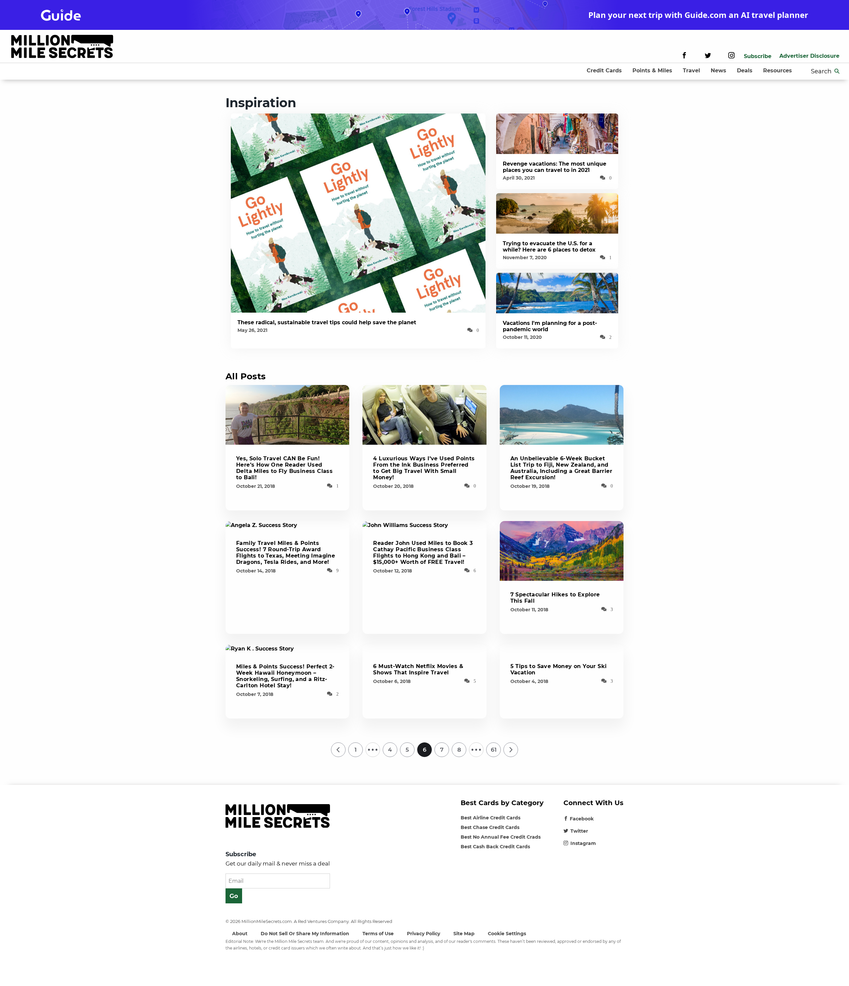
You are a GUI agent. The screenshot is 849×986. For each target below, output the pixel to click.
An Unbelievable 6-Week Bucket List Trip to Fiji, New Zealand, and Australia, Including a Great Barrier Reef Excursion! (561, 468)
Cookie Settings (507, 934)
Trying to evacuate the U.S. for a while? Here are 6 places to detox (549, 246)
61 (493, 749)
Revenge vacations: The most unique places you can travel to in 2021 (554, 167)
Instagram (583, 843)
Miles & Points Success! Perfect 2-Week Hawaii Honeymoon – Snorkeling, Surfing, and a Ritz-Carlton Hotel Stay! (285, 676)
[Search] (837, 71)
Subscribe (757, 56)
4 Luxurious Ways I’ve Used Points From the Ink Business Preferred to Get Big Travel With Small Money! (424, 468)
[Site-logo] (62, 47)
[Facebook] (684, 56)
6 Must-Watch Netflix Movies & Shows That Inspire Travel (418, 669)
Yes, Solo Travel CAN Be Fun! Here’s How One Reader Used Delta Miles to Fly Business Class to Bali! (284, 468)
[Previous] (338, 750)
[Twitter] (708, 56)
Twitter (579, 831)
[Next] (511, 750)
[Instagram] (731, 56)
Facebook (582, 819)
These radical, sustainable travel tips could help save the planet (326, 322)
